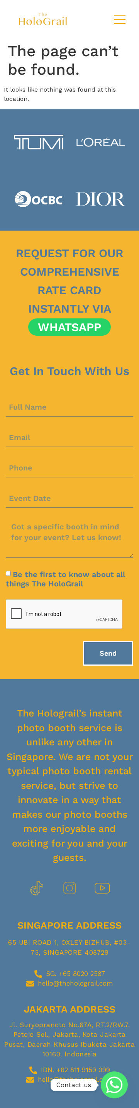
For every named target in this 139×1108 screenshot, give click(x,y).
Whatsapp (69, 327)
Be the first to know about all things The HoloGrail (65, 579)
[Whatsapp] (114, 1084)
